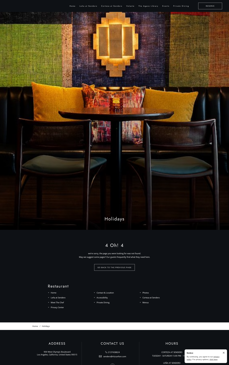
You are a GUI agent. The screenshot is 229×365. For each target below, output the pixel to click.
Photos (145, 292)
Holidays (115, 219)
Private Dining (181, 6)
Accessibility (102, 297)
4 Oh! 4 (114, 245)
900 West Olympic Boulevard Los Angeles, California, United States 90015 (57, 353)
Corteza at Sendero (111, 6)
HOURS (172, 343)
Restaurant (58, 286)
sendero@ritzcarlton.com (114, 356)
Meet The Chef (57, 302)
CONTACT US (112, 343)
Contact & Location (105, 292)
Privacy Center (57, 307)
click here (213, 359)
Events (165, 6)
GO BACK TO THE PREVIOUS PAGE (114, 267)
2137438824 (114, 352)
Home (73, 6)
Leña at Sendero (88, 6)
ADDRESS (57, 343)
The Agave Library (148, 6)
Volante (130, 6)
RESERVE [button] (210, 6)
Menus (145, 302)
